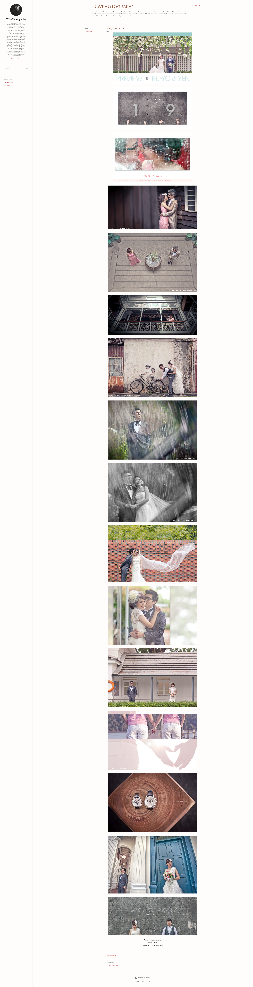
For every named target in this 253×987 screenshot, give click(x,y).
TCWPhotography (16, 19)
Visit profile (16, 59)
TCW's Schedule (124, 19)
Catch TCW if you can (97, 19)
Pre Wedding (88, 31)
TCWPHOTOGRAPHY (113, 6)
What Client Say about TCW (111, 19)
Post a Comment (112, 966)
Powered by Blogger (144, 977)
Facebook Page (9, 82)
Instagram (7, 85)
